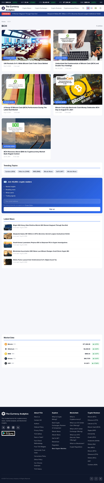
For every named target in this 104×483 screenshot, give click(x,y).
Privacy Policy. (29, 205)
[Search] (83, 8)
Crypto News (26, 8)
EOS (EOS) (91, 434)
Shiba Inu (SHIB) (24, 171)
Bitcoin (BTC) (92, 417)
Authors (36, 423)
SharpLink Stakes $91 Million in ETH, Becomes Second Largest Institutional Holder (72, 14)
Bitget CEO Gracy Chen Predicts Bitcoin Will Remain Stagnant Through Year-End (40, 225)
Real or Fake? (38, 437)
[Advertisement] (52, 286)
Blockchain (55, 441)
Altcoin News (56, 435)
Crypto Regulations (76, 447)
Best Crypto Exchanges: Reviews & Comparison (59, 425)
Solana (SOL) (92, 458)
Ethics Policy (38, 459)
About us (37, 417)
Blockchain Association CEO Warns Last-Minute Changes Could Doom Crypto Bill (41, 251)
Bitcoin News (9, 102)
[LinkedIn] (13, 427)
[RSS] (18, 427)
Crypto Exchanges (41, 8)
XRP (89, 461)
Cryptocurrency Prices (71, 8)
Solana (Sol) (91, 444)
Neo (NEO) (91, 447)
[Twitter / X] (3, 427)
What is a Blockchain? (77, 443)
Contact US (38, 420)
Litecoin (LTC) (92, 423)
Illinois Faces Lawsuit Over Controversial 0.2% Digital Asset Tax (35, 260)
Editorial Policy (39, 427)
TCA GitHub (38, 434)
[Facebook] (8, 427)
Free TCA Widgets (40, 446)
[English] (88, 8)
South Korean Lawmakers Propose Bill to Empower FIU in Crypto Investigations (40, 242)
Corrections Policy (40, 456)
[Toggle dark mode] (100, 8)
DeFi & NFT (60, 171)
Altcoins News (9, 58)
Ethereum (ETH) (93, 420)
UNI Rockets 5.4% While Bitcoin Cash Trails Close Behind (26, 63)
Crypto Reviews (56, 8)
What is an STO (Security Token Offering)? (75, 437)
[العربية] (95, 8)
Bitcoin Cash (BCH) (94, 427)
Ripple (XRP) (92, 430)
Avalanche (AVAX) (93, 440)
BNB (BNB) (36, 171)
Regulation (55, 445)
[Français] (91, 8)
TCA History (38, 469)
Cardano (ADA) (10, 171)
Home (3, 21)
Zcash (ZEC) (92, 437)
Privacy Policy (38, 430)
